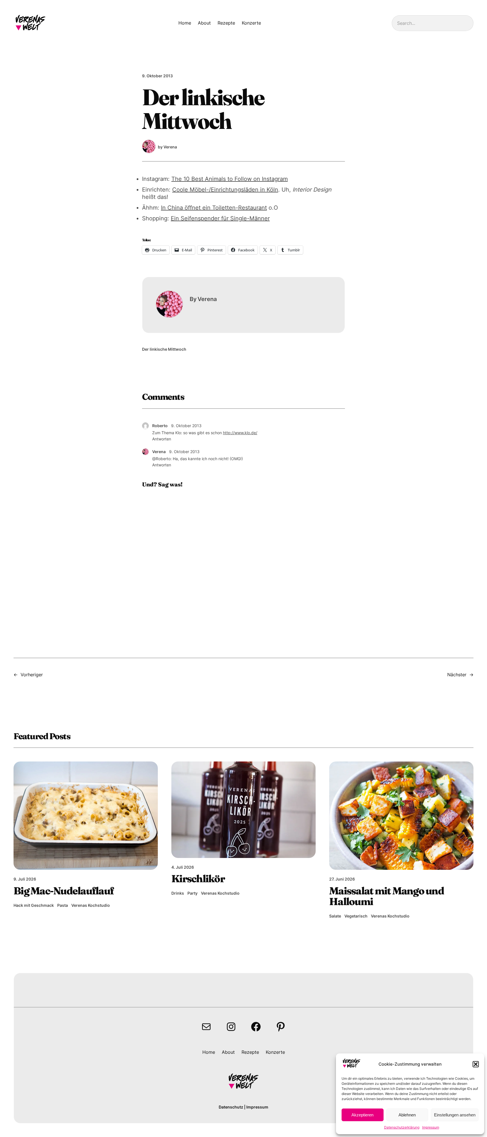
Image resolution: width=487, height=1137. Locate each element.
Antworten (161, 438)
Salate (335, 916)
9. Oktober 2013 (186, 425)
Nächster (456, 674)
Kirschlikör (198, 878)
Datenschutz (231, 1107)
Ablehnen (407, 1114)
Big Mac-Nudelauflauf (64, 890)
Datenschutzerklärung (401, 1127)
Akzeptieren (362, 1114)
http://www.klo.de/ (240, 432)
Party (192, 893)
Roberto (160, 425)
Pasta (62, 905)
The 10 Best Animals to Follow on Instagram (229, 178)
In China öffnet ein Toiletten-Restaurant (214, 207)
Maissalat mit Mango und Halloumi (386, 896)
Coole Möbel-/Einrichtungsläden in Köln (225, 189)
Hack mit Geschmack (34, 905)
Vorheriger (32, 674)
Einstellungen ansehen (454, 1114)
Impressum (430, 1127)
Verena (159, 451)
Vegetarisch (356, 916)
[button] (476, 1064)
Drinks (177, 893)
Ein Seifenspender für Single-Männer (220, 218)
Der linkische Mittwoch (164, 349)
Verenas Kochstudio (90, 905)
